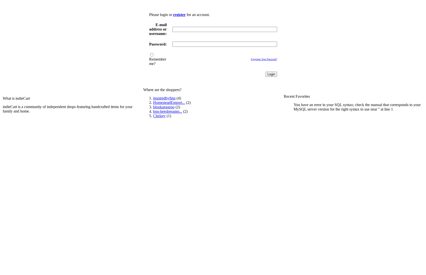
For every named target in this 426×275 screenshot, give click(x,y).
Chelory (159, 116)
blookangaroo (164, 107)
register (179, 15)
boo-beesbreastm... (167, 111)
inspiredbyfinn (164, 98)
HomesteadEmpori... (169, 102)
